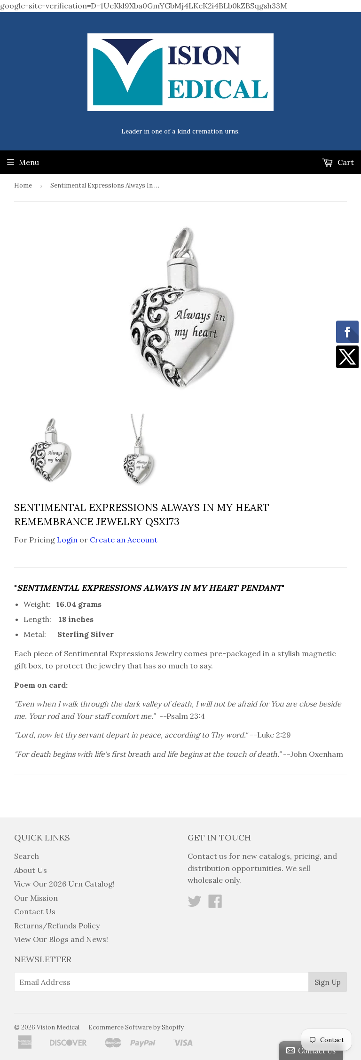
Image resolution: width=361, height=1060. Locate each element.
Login (67, 539)
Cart (345, 162)
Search (26, 856)
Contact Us (34, 911)
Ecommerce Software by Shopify (136, 1027)
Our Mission (36, 898)
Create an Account (123, 539)
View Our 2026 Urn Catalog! (64, 883)
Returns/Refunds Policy (57, 925)
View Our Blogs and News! (61, 939)
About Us (30, 870)
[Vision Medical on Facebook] (215, 904)
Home (23, 185)
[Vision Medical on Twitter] (195, 904)
